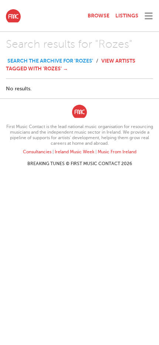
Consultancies (37, 151)
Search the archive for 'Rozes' (50, 61)
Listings (126, 16)
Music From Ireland (117, 151)
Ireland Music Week (74, 151)
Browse (98, 16)
